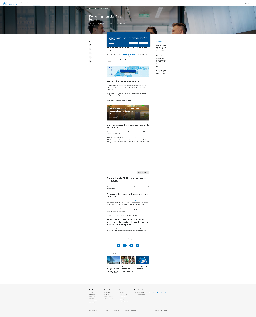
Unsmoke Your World (108, 298)
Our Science (140, 265)
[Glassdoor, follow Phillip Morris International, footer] (165, 292)
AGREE (143, 43)
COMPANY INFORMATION (130, 310)
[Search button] (252, 3)
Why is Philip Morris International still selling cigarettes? (161, 72)
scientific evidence (137, 201)
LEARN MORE (111, 43)
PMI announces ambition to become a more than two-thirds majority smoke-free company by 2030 (161, 47)
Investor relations (93, 300)
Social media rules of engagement (124, 296)
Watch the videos (113, 117)
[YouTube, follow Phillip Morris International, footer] (157, 292)
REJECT (133, 43)
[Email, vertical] (90, 61)
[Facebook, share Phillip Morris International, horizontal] (118, 245)
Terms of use (122, 292)
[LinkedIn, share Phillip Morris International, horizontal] (131, 245)
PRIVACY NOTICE (93, 310)
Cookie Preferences (124, 301)
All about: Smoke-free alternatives (143, 267)
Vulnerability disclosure (139, 292)
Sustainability (92, 302)
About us (91, 292)
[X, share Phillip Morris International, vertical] (90, 49)
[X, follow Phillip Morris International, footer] (153, 292)
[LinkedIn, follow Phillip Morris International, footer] (161, 292)
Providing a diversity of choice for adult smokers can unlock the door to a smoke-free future (127, 270)
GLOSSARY (108, 310)
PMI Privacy (106, 294)
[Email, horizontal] (137, 245)
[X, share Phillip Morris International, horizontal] (125, 245)
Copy (90, 57)
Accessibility (122, 299)
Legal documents (123, 294)
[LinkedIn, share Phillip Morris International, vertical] (90, 53)
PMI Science (107, 292)
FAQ (101, 310)
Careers (91, 304)
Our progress (110, 265)
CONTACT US (117, 310)
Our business (92, 294)
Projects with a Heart (108, 296)
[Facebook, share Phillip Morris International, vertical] (90, 45)
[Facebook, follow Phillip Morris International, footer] (149, 292)
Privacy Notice (112, 39)
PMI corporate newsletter (140, 294)
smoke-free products (129, 54)
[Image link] (128, 66)
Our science (91, 298)
